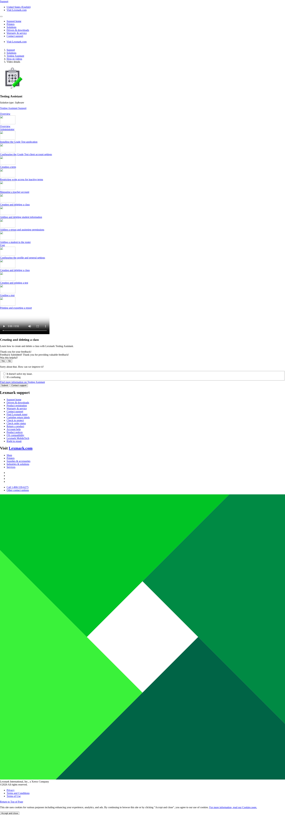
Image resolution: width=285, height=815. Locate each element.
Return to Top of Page (11, 801)
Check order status (16, 423)
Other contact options (18, 490)
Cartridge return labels (18, 417)
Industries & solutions (18, 464)
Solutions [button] (11, 27)
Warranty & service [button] (17, 33)
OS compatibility (15, 435)
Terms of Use (14, 796)
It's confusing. (14, 377)
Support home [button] (14, 21)
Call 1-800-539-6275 (18, 487)
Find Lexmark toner (17, 414)
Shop (9, 455)
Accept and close (9, 813)
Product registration (17, 405)
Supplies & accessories (18, 461)
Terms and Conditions (18, 793)
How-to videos (14, 58)
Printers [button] (11, 24)
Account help (14, 429)
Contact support (19, 385)
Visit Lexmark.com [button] (17, 10)
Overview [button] (5, 113)
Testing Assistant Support (13, 108)
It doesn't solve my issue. (19, 373)
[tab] (142, 113)
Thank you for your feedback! (15, 351)
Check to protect (15, 420)
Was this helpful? (9, 357)
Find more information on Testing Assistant (22, 382)
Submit (4, 385)
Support (11, 50)
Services (11, 467)
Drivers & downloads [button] (18, 30)
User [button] (2, 245)
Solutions (11, 52)
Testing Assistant (15, 55)
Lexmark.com (20, 448)
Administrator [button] (7, 129)
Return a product (15, 426)
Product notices (15, 432)
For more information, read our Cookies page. (233, 807)
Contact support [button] (15, 36)
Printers (11, 458)
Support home (14, 399)
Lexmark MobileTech (18, 438)
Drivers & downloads (18, 402)
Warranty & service (17, 408)
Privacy (11, 790)
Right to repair (14, 441)
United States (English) (19, 7)
